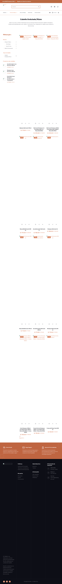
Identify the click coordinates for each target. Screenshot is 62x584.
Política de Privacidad (23, 466)
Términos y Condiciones (23, 468)
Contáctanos (37, 12)
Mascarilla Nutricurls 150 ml (25, 328)
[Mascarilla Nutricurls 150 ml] (25, 281)
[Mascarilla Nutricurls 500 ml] (25, 181)
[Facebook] (51, 7)
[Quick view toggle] (29, 123)
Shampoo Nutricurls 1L (53, 229)
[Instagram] (54, 7)
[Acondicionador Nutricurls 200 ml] (39, 281)
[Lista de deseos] (49, 12)
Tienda (34, 468)
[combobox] (24, 6)
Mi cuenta (20, 476)
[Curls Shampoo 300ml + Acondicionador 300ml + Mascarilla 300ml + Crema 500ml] (25, 380)
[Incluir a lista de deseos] (25, 123)
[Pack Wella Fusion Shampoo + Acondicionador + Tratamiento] (4, 79)
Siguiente (21, 438)
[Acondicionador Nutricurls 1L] (39, 181)
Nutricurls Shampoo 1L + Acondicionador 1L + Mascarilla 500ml (39, 129)
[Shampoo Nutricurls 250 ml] (52, 281)
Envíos (19, 477)
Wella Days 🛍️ (23, 12)
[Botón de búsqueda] (38, 6)
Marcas (4, 12)
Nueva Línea (35, 476)
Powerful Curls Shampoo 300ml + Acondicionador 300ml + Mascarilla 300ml (39, 430)
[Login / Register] (58, 12)
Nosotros (30, 12)
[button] (22, 123)
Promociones (21, 479)
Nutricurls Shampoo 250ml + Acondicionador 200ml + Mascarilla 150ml (53, 129)
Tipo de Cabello (13, 12)
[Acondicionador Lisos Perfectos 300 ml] (4, 65)
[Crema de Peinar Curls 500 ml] (52, 380)
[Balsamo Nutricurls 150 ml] (25, 80)
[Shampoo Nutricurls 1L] (52, 181)
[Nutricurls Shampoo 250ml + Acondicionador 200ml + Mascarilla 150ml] (52, 80)
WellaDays (35, 477)
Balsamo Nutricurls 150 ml (25, 128)
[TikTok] (58, 7)
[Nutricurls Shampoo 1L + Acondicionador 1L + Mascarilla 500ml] (39, 80)
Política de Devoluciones (23, 469)
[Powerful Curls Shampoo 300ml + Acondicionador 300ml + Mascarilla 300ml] (39, 380)
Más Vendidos (36, 474)
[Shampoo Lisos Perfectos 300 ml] (4, 72)
